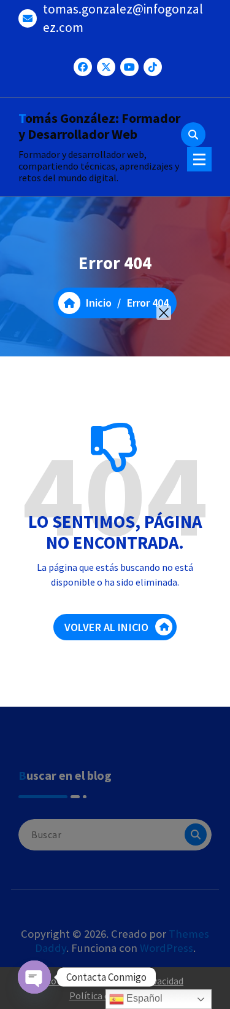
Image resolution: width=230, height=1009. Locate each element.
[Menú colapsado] (199, 159)
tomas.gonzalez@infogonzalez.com (123, 18)
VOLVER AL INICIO (106, 627)
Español (143, 998)
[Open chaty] (34, 977)
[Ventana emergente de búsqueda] (193, 134)
